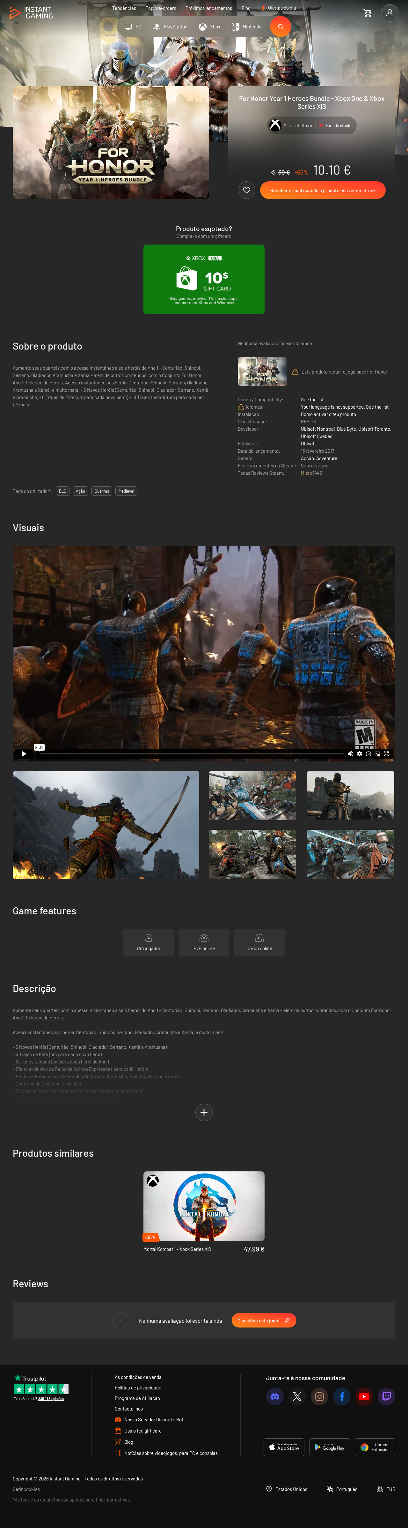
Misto (307, 473)
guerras (102, 491)
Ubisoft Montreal (318, 429)
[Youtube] (364, 1396)
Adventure (326, 458)
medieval (126, 491)
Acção (307, 458)
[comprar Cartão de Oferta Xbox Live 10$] (204, 279)
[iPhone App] (284, 1447)
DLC (62, 491)
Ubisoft (308, 443)
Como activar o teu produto (328, 414)
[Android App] (329, 1447)
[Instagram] (319, 1396)
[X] (297, 1396)
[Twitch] (386, 1396)
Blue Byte (346, 429)
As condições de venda (138, 1377)
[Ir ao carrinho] (367, 13)
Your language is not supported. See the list (345, 407)
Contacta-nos (129, 1408)
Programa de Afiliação (137, 1398)
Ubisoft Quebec (316, 436)
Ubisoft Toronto (374, 429)
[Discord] (275, 1396)
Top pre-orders (161, 8)
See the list (312, 399)
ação (80, 491)
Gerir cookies (26, 1489)
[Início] (31, 13)
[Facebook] (342, 1396)
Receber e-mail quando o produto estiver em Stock (323, 190)
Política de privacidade (138, 1387)
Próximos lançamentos (209, 8)
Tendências (124, 8)
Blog (246, 8)
